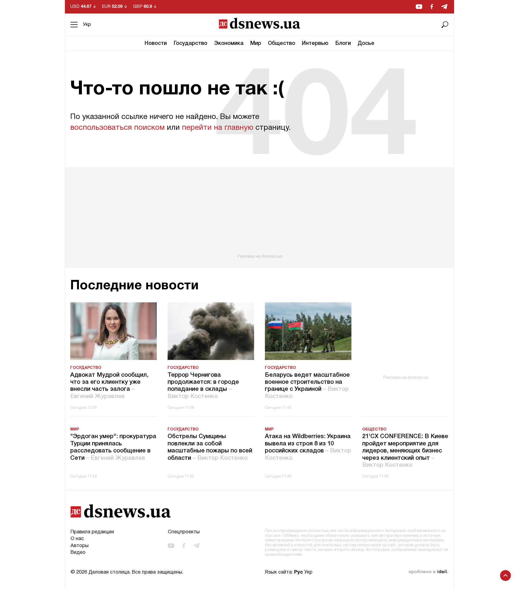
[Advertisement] (259, 213)
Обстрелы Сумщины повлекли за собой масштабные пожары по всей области (210, 447)
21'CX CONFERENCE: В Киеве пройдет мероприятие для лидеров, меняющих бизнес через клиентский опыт (405, 451)
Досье (366, 43)
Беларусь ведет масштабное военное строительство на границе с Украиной (307, 385)
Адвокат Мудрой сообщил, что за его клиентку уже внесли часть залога (109, 385)
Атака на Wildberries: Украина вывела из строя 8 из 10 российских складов (308, 447)
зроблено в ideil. (428, 572)
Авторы (80, 546)
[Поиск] (444, 24)
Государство (190, 43)
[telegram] (444, 6)
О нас (77, 539)
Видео (78, 552)
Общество (281, 43)
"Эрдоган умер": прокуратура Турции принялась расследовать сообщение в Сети (113, 447)
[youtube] (419, 6)
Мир (255, 43)
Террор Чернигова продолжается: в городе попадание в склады (203, 385)
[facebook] (431, 6)
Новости (156, 43)
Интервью (315, 43)
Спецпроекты (184, 532)
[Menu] (74, 24)
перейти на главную (217, 127)
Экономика (229, 43)
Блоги (343, 43)
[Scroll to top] (505, 575)
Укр (87, 24)
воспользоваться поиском (117, 127)
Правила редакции (92, 532)
